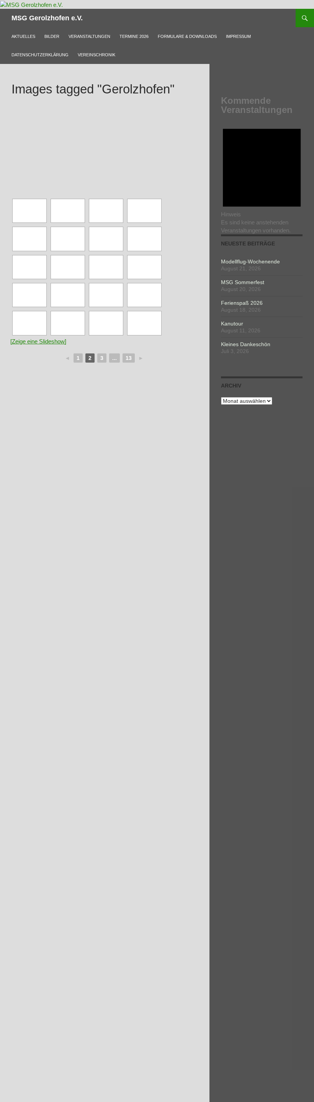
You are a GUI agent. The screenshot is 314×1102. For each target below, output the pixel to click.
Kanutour (232, 323)
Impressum (238, 36)
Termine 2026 (134, 36)
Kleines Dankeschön (245, 344)
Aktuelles (23, 36)
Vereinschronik (96, 54)
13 (129, 358)
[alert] (262, 177)
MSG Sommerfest (242, 282)
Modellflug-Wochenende (250, 261)
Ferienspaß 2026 (242, 303)
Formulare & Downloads (187, 36)
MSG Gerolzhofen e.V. (47, 18)
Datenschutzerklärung (40, 54)
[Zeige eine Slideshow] (38, 341)
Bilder (51, 36)
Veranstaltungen (89, 36)
